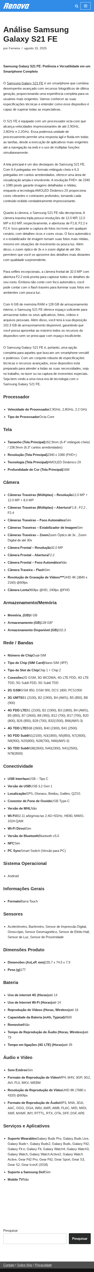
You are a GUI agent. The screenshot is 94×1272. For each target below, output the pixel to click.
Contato (8, 1265)
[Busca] (76, 6)
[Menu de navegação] (85, 6)
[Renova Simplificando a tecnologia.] (16, 6)
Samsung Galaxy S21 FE (25, 83)
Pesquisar (10, 1230)
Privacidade (43, 1265)
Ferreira (14, 48)
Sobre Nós (24, 1265)
